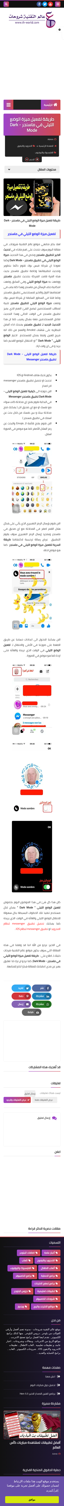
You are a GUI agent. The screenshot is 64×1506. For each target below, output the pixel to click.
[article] (32, 1032)
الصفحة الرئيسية (46, 146)
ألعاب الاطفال (48, 1268)
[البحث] (6, 4)
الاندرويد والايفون (24, 146)
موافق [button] (32, 1499)
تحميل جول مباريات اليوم (42, 1385)
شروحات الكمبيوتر (45, 1298)
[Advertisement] (32, 64)
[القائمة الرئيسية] (8, 105)
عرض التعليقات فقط (44, 1100)
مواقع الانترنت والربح (44, 1306)
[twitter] (44, 4)
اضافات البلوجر (27, 1252)
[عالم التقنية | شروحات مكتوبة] (32, 19)
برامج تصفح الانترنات (44, 1283)
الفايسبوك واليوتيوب (44, 152)
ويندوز (21, 1306)
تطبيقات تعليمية (46, 1291)
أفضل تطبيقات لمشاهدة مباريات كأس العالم (35, 1445)
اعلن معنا (50, 1377)
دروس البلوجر (21, 1291)
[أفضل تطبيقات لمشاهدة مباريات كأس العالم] (32, 1425)
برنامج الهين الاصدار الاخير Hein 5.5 (37, 1393)
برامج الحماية (48, 1275)
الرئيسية (48, 105)
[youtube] (50, 4)
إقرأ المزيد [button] (52, 1490)
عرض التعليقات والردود (16, 1100)
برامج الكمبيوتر (23, 1275)
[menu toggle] (57, 4)
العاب (25, 1260)
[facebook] (39, 4)
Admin (55, 1454)
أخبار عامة (49, 1252)
